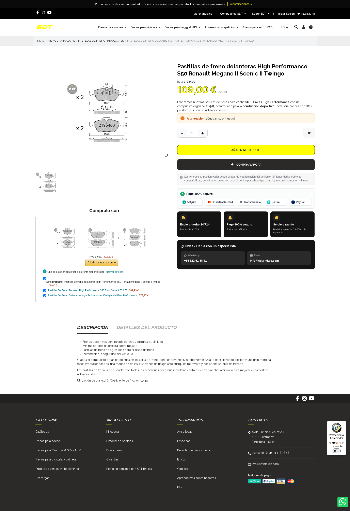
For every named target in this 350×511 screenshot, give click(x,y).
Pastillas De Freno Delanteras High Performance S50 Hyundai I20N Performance (92, 295)
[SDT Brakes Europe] (44, 27)
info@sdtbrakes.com (265, 464)
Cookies (182, 468)
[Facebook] (37, 13)
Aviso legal (184, 431)
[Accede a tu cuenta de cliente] (303, 27)
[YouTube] (49, 13)
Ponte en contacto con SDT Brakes (129, 468)
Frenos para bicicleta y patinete (55, 459)
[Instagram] (43, 13)
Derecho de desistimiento (194, 450)
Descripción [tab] (92, 327)
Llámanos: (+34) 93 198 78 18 (270, 452)
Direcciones (114, 450)
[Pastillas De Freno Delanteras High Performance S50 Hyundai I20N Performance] (135, 222)
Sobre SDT (261, 13)
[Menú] (343, 423)
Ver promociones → (241, 4)
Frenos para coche (47, 441)
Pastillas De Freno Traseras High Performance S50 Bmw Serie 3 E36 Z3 (87, 290)
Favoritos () (307, 13)
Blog (180, 487)
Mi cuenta (112, 431)
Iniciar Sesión (286, 13)
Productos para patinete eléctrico (57, 468)
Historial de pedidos (119, 441)
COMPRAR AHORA (248, 164)
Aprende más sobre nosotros (196, 478)
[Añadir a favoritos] (309, 133)
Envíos (181, 459)
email (270, 180)
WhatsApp (258, 180)
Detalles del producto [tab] (147, 327)
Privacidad (184, 441)
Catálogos (42, 431)
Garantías (112, 459)
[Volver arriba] (202, 133)
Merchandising (202, 13)
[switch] (337, 450)
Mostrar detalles (114, 272)
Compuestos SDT (233, 13)
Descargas (42, 478)
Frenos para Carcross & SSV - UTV (58, 450)
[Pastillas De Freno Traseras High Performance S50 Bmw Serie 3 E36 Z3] (101, 222)
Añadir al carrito (245, 150)
